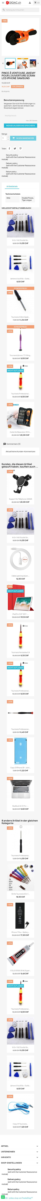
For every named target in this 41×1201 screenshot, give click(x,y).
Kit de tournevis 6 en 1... (21, 894)
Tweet (15, 148)
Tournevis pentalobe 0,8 (20, 652)
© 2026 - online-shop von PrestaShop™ (17, 1198)
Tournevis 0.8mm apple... (20, 317)
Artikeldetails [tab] (12, 186)
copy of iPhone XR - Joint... (20, 768)
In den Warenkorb (23, 138)
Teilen (9, 148)
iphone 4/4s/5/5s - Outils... (20, 279)
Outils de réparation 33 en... (20, 432)
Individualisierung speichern (20, 125)
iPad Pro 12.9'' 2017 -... (21, 614)
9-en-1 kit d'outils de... (20, 240)
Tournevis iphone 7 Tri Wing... (20, 355)
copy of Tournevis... (20, 1124)
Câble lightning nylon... (20, 576)
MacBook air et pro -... (20, 806)
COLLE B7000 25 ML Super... (20, 971)
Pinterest (20, 148)
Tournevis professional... (20, 394)
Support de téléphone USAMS (20, 499)
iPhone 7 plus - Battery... (21, 932)
